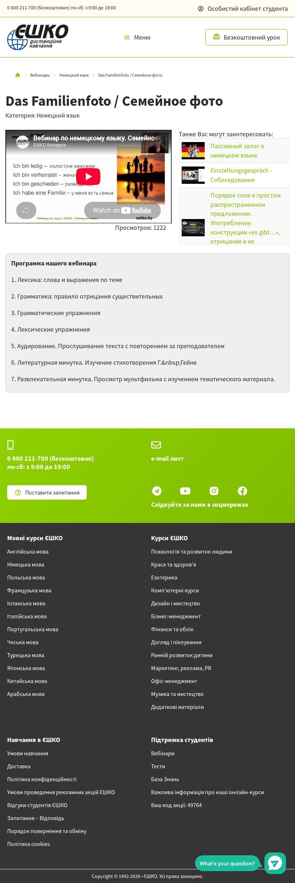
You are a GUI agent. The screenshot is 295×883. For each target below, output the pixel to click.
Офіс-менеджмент (174, 680)
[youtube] (185, 491)
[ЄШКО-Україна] (34, 37)
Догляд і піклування (176, 642)
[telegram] (157, 491)
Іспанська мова (26, 603)
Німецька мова (25, 564)
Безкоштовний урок (252, 37)
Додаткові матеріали (177, 706)
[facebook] (242, 491)
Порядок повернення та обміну (46, 830)
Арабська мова (26, 693)
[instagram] (214, 491)
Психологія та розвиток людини (191, 551)
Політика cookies (28, 843)
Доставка (19, 766)
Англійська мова (28, 551)
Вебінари (162, 753)
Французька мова (29, 590)
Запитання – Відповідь (35, 817)
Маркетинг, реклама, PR (181, 668)
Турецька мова (25, 655)
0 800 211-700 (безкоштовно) (61, 7)
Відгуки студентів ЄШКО (37, 805)
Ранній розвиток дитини (182, 655)
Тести (158, 766)
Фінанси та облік (172, 629)
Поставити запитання (52, 492)
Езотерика (164, 577)
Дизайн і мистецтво (175, 603)
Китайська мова (27, 680)
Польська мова (26, 577)
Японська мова (26, 668)
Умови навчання (27, 753)
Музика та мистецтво (177, 693)
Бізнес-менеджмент (176, 616)
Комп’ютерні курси (175, 590)
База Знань (165, 779)
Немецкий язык (74, 75)
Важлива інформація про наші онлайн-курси (207, 792)
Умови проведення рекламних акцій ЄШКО (61, 792)
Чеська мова (22, 642)
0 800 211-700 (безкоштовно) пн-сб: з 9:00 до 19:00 (50, 462)
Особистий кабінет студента (248, 8)
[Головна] (17, 75)
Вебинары (40, 75)
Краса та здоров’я (173, 564)
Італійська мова (27, 616)
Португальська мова (32, 629)
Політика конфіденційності (42, 779)
